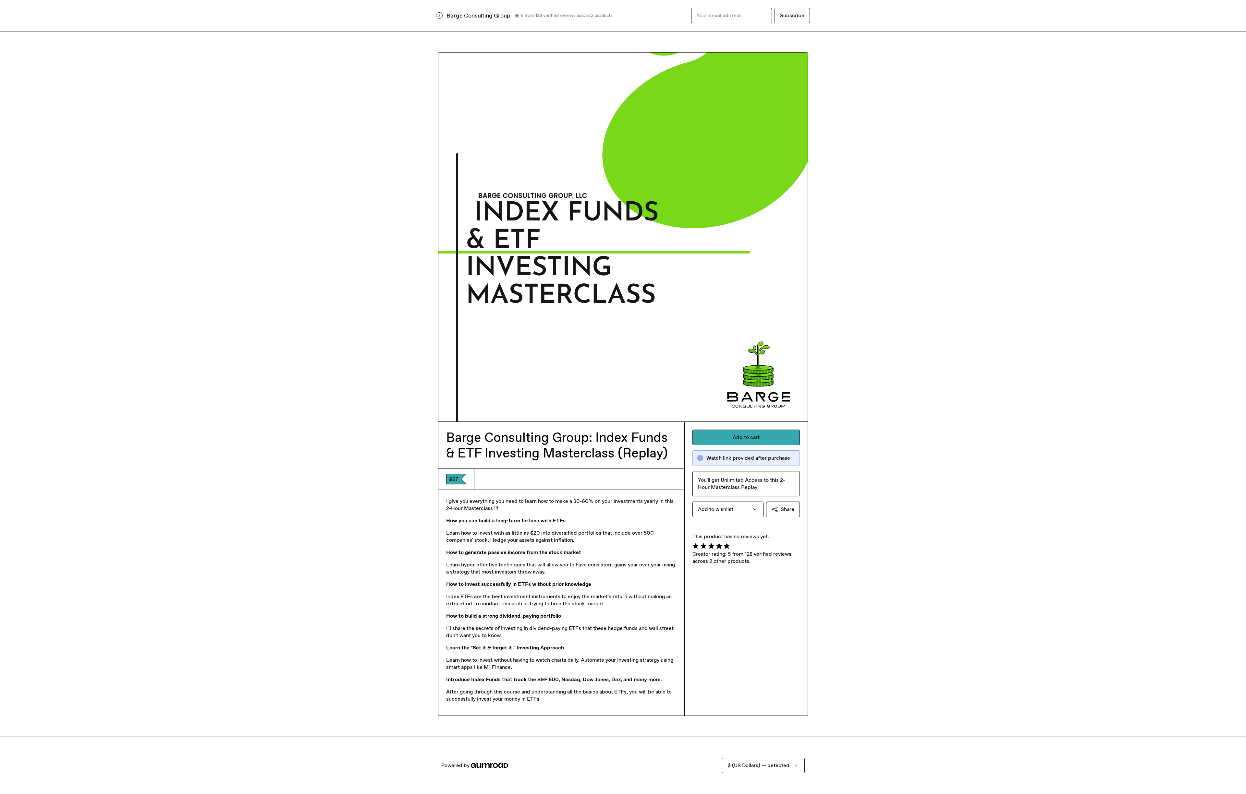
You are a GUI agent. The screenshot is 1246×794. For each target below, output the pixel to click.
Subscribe (792, 15)
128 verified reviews (768, 554)
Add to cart (746, 437)
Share (787, 509)
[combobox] (727, 509)
